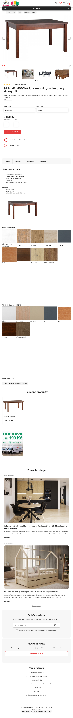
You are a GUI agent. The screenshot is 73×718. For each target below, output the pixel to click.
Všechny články (36, 606)
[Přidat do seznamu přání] (3, 66)
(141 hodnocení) (21, 84)
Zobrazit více (8, 100)
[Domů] (3, 11)
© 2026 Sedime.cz (27, 707)
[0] (60, 3)
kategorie (36, 8)
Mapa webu (26, 711)
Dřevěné (24, 383)
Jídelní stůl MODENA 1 (30, 12)
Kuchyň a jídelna (10, 12)
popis (8, 161)
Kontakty (37, 691)
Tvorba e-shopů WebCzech (42, 711)
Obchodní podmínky (37, 673)
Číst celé (7, 537)
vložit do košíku (12, 131)
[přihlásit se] (64, 3)
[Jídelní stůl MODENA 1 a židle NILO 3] (28, 74)
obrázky (18, 161)
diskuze (43, 161)
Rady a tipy (37, 687)
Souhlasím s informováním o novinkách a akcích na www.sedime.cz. (38, 630)
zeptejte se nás (36, 654)
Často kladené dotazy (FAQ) (37, 695)
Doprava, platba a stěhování (37, 676)
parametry (30, 161)
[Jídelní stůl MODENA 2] (13, 406)
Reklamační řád (37, 680)
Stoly (19, 12)
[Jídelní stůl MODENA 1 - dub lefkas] (62, 74)
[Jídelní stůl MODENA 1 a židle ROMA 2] (45, 74)
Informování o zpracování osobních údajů (37, 684)
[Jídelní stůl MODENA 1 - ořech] (10, 74)
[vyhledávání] (56, 3)
